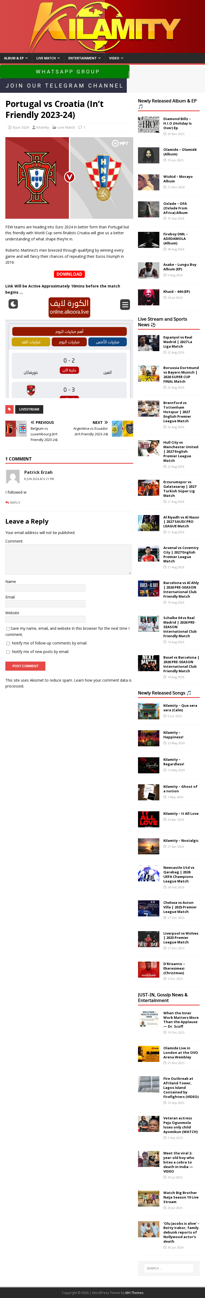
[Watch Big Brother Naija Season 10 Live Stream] (148, 1203)
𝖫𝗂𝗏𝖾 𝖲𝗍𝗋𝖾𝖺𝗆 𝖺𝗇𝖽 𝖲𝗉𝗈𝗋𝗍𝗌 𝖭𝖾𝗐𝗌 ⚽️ (162, 322)
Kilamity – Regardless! (173, 761)
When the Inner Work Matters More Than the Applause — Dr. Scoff (181, 1020)
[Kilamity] (102, 49)
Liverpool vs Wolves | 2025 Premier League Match (180, 938)
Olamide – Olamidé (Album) (180, 151)
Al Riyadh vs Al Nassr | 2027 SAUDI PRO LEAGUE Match (181, 522)
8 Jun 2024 (21, 127)
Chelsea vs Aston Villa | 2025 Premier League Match (180, 907)
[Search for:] (168, 1268)
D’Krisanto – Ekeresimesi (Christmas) (174, 968)
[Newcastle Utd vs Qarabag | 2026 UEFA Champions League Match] (148, 878)
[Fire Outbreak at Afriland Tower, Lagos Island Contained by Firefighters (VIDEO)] (148, 1089)
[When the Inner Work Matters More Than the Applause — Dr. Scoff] (148, 1023)
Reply (15, 502)
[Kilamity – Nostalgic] (148, 851)
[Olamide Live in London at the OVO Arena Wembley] (148, 1058)
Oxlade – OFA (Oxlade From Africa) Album (175, 208)
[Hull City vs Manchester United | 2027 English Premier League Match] (148, 453)
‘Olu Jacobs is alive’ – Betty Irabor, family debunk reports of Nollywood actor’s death (181, 1232)
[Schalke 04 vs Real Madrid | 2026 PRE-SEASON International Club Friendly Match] (148, 628)
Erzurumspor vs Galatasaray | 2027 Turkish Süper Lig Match (179, 488)
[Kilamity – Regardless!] (148, 770)
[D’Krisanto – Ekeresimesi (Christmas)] (148, 974)
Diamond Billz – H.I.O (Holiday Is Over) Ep (177, 123)
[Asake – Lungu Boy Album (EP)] (148, 275)
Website (12, 612)
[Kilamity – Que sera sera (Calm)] (148, 716)
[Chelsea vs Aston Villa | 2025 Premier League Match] (148, 913)
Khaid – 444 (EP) (176, 291)
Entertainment (82, 58)
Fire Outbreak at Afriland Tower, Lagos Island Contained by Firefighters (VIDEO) (181, 1087)
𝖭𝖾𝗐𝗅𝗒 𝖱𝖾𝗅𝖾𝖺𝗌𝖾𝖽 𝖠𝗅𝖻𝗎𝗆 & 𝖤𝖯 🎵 (167, 103)
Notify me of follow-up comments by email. (49, 643)
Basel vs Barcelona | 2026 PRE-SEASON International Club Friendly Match (181, 664)
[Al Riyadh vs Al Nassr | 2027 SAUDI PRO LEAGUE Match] (148, 527)
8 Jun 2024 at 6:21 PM (39, 479)
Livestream (29, 409)
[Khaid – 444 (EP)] (148, 302)
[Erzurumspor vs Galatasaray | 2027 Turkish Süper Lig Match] (148, 492)
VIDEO (114, 58)
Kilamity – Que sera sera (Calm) (180, 707)
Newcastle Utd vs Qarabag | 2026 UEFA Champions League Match (178, 874)
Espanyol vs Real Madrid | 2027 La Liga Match (177, 342)
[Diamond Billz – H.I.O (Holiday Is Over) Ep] (148, 129)
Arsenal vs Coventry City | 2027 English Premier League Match (181, 554)
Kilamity (43, 127)
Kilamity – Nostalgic (181, 840)
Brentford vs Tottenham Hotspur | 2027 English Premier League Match (177, 411)
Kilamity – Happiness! (173, 734)
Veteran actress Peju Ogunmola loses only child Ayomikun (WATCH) (180, 1125)
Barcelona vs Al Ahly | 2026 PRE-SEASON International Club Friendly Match (181, 589)
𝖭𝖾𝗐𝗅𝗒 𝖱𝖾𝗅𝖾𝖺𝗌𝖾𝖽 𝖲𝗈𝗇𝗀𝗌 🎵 (165, 693)
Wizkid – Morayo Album (178, 178)
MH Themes (134, 1293)
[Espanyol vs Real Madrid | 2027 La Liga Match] (148, 347)
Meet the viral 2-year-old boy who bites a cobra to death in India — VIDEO (178, 1162)
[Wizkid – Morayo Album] (148, 187)
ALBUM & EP (14, 58)
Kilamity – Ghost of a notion (180, 788)
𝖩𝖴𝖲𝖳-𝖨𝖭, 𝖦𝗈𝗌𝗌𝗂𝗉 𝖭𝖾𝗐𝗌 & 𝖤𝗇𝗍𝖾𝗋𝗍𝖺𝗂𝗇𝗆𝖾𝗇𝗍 (163, 997)
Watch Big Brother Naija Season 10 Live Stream (181, 1197)
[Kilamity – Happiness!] (148, 743)
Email (10, 597)
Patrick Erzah (38, 472)
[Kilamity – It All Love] (148, 824)
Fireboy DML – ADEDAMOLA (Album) (175, 238)
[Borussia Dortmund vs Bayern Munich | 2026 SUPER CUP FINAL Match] (148, 378)
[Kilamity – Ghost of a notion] (148, 797)
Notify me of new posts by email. (40, 651)
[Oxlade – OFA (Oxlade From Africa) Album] (148, 214)
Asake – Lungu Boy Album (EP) (179, 266)
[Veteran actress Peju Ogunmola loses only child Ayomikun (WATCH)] (148, 1128)
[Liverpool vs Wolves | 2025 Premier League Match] (148, 943)
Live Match (46, 58)
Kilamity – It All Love (181, 813)
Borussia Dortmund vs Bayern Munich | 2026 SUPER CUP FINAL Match (181, 374)
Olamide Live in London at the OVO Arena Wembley (180, 1052)
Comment (14, 541)
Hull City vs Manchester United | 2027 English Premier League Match (180, 451)
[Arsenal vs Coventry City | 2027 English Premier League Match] (148, 558)
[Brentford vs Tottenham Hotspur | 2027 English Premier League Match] (148, 413)
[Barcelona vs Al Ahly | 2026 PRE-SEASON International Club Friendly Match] (148, 593)
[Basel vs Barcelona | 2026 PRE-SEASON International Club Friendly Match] (148, 668)
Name (10, 581)
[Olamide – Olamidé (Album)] (148, 160)
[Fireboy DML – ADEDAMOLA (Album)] (148, 244)
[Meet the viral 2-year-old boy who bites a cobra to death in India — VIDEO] (148, 1163)
